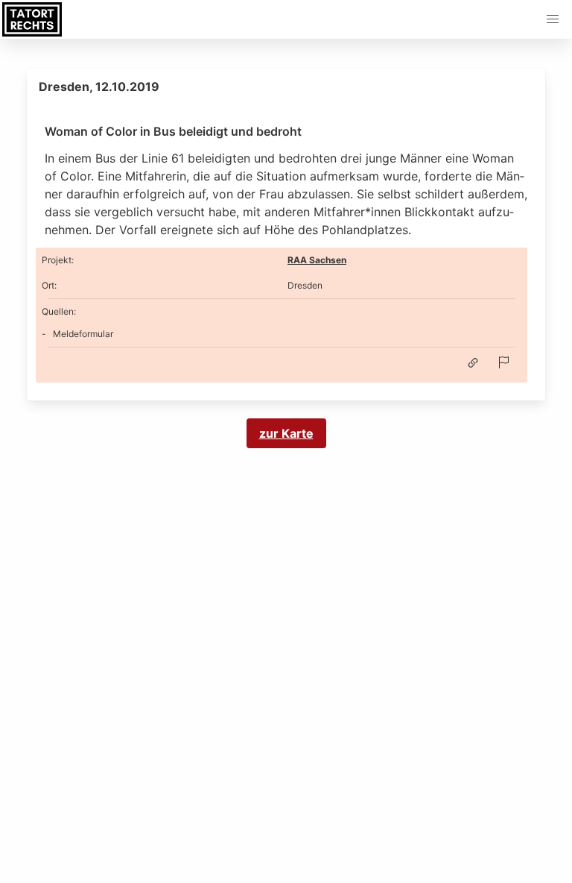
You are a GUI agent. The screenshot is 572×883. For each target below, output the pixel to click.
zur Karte (286, 433)
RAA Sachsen (316, 259)
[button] (552, 19)
